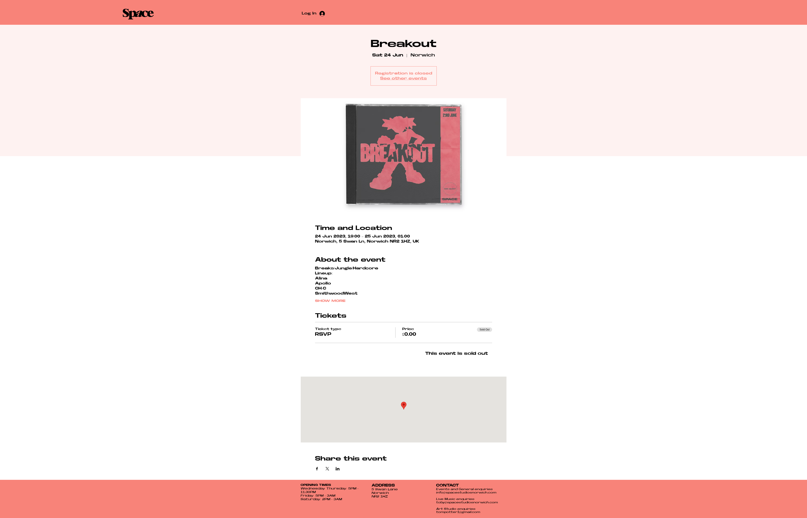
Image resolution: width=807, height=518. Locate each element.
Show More (330, 301)
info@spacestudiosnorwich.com (466, 492)
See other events (403, 78)
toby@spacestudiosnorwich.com (467, 502)
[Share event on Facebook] (317, 468)
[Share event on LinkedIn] (338, 468)
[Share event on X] (327, 468)
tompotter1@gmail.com (458, 512)
